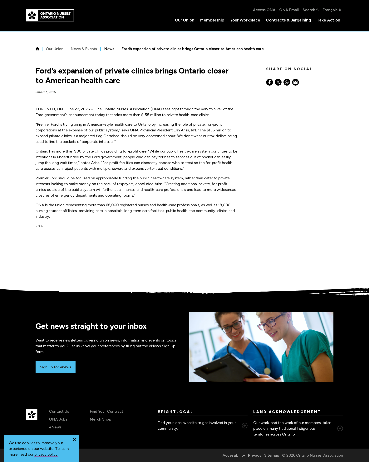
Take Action (328, 20)
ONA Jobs (58, 419)
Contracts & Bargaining (288, 20)
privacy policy (46, 454)
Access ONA (264, 9)
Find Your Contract (106, 411)
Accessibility (234, 455)
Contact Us (59, 411)
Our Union (184, 20)
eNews (55, 427)
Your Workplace (245, 20)
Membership (212, 20)
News (109, 48)
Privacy (254, 455)
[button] (74, 439)
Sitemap (271, 455)
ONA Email (289, 9)
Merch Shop (100, 419)
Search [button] (309, 9)
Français (329, 9)
